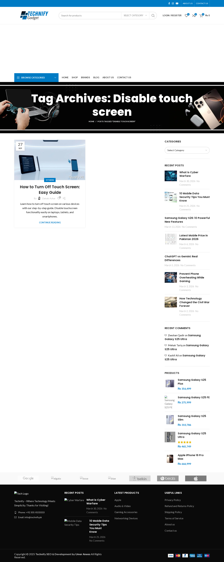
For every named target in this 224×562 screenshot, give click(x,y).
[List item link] (37, 512)
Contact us (171, 530)
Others (50, 180)
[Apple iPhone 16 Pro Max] (170, 459)
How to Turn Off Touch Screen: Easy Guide (50, 189)
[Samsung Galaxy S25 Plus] (170, 384)
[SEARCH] (153, 15)
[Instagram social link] (173, 3)
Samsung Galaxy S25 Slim (192, 418)
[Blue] (112, 478)
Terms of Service (174, 518)
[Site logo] (34, 15)
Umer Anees (83, 554)
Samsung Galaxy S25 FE (194, 397)
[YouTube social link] (177, 3)
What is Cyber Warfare (188, 174)
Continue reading (50, 222)
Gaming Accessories (125, 512)
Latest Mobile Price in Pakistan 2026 (193, 237)
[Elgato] (56, 478)
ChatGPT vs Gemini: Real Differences (181, 258)
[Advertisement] (112, 49)
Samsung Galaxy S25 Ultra (183, 337)
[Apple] (196, 478)
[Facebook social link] (169, 3)
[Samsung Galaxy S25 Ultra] (170, 440)
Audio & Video (122, 505)
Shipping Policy (173, 512)
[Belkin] (140, 478)
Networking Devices (126, 518)
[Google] (28, 478)
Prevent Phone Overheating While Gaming (191, 277)
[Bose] (84, 478)
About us (170, 524)
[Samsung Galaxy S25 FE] (170, 402)
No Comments (189, 226)
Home (91, 121)
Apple (117, 499)
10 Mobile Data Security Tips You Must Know (194, 197)
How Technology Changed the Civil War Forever (194, 302)
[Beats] (168, 478)
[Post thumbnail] (171, 179)
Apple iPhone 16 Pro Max (191, 457)
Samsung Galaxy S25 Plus (192, 381)
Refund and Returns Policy (179, 505)
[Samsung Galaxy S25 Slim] (170, 420)
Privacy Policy (173, 499)
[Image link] (21, 493)
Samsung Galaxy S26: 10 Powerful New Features (187, 219)
